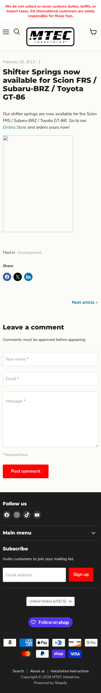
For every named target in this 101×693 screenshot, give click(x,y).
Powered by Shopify (50, 682)
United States (47, 601)
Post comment (25, 471)
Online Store (14, 127)
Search (18, 671)
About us (37, 671)
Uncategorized (29, 252)
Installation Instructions (70, 671)
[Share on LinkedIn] (28, 277)
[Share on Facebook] (7, 277)
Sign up (81, 574)
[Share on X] (17, 277)
